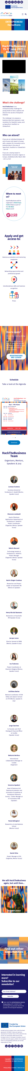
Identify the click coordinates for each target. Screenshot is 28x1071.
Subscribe (10, 996)
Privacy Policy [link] (7, 1067)
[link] (6, 2)
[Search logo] (25, 14)
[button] (2, 415)
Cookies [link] (14, 1067)
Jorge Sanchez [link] (14, 726)
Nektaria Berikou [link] (14, 755)
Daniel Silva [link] (14, 853)
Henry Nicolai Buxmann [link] (14, 612)
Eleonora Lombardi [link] (14, 514)
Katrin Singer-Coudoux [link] (14, 580)
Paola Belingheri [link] (14, 821)
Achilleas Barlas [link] (14, 691)
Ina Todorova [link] (14, 664)
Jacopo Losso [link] (14, 638)
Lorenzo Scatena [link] (14, 487)
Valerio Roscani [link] (14, 548)
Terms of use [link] (21, 1067)
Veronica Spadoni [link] (14, 785)
